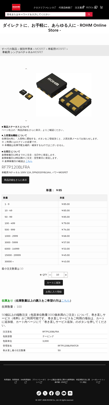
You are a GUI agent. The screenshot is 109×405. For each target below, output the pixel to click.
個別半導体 (26, 48)
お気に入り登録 (54, 291)
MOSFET (40, 48)
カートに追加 (53, 282)
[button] (91, 7)
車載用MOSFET (57, 48)
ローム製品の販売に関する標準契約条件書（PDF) (61, 380)
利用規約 (7, 379)
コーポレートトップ (98, 380)
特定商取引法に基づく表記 (83, 380)
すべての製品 (9, 48)
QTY (45, 274)
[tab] (26, 95)
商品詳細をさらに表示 (15, 179)
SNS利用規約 (26, 379)
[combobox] (44, 14)
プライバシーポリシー (39, 380)
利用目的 (15, 379)
